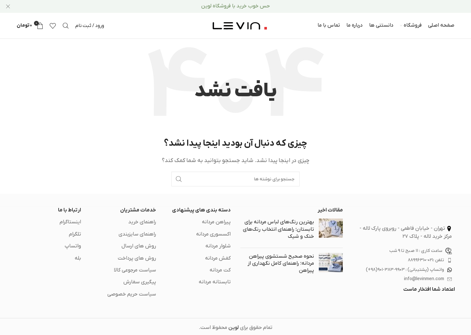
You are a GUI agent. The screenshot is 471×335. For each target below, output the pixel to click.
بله (78, 258)
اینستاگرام (70, 222)
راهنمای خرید (142, 222)
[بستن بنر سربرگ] (8, 6)
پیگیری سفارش (139, 282)
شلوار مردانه (218, 246)
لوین (233, 327)
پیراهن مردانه (216, 222)
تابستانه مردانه (215, 282)
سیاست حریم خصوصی (131, 294)
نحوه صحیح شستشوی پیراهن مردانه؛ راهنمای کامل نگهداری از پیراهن (281, 263)
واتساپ (73, 246)
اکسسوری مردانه (213, 234)
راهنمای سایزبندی (137, 234)
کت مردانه (220, 270)
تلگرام (75, 234)
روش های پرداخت (137, 258)
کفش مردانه (218, 258)
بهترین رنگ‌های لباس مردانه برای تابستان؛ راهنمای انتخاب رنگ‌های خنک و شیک (278, 229)
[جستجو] (65, 25)
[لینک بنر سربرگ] (245, 6)
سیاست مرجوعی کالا (135, 270)
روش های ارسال (138, 246)
